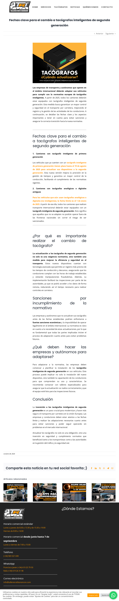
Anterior (99, 33)
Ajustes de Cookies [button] (108, 595)
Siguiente (110, 33)
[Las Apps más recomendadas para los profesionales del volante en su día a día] (45, 484)
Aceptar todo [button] (93, 595)
